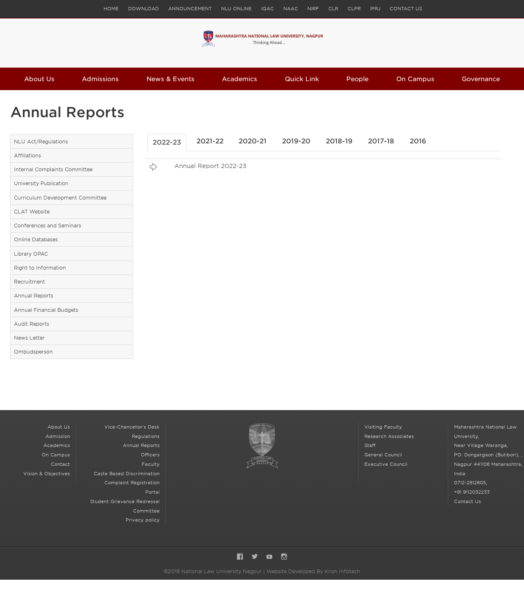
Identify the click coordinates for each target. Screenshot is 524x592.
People (357, 79)
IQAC (267, 8)
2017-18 (381, 141)
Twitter (254, 557)
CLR (333, 8)
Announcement (190, 8)
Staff (369, 445)
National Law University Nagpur (262, 446)
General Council (383, 455)
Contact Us (406, 8)
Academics (239, 79)
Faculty (151, 464)
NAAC (290, 8)
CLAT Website (32, 212)
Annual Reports (33, 296)
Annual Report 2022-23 (210, 166)
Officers (150, 455)
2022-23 (167, 142)
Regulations (146, 436)
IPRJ (375, 8)
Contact (60, 464)
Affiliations (27, 155)
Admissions (100, 79)
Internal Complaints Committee (53, 169)
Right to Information (40, 268)
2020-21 (253, 141)
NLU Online (236, 8)
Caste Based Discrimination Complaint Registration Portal (127, 483)
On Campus (415, 79)
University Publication (41, 183)
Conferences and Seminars (47, 225)
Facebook (240, 557)
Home (111, 8)
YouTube (269, 557)
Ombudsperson (33, 352)
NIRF (313, 8)
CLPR (354, 8)
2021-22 (210, 141)
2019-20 (296, 141)
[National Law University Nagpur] (262, 43)
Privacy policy (143, 520)
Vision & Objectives (46, 473)
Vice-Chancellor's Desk (132, 427)
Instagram (284, 557)
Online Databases (36, 239)
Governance (481, 79)
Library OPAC (31, 254)
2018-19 (339, 141)
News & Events (170, 79)
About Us (39, 79)
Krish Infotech (342, 571)
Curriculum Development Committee (60, 198)
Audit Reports (31, 324)
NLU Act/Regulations (41, 141)
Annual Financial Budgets (46, 310)
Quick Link (302, 79)
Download (143, 8)
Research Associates (389, 436)
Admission (57, 436)
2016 (418, 141)
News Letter (29, 338)
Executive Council (385, 464)
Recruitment (29, 282)
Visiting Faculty (383, 427)
